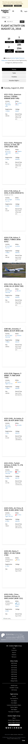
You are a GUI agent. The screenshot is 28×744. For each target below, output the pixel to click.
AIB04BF (17, 388)
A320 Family (14, 670)
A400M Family (14, 685)
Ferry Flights (14, 703)
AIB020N (17, 521)
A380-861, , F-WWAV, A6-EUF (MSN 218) (13, 330)
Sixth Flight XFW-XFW (8, 336)
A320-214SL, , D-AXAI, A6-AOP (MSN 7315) (14, 419)
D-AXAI (7, 433)
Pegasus (19, 382)
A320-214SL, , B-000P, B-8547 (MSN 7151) (13, 596)
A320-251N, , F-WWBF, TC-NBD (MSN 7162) (13, 375)
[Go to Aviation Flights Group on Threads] (8, 728)
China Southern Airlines (17, 604)
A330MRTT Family (14, 688)
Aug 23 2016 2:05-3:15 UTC (18, 526)
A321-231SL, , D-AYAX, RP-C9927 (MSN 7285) (13, 144)
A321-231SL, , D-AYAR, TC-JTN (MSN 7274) (13, 465)
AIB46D (17, 111)
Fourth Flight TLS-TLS (8, 383)
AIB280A (17, 297)
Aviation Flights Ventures (14, 722)
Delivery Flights (14, 707)
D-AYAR (7, 478)
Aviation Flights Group (14, 716)
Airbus (18, 199)
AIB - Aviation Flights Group (14, 646)
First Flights (14, 701)
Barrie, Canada (14, 734)
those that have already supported (15, 640)
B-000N (7, 521)
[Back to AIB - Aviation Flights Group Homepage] (6, 10)
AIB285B (17, 159)
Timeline (14, 77)
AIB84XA (17, 206)
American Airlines (18, 104)
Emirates (19, 335)
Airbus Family (14, 661)
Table (14, 73)
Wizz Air (19, 291)
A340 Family (14, 674)
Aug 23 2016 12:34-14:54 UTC (18, 212)
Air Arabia (19, 425)
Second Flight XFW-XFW (8, 153)
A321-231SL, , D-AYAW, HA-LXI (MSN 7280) (13, 285)
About (14, 718)
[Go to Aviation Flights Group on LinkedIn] (14, 728)
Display (14, 69)
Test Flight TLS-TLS (8, 200)
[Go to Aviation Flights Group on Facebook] (10, 728)
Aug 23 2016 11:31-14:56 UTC (18, 348)
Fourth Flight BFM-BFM (8, 104)
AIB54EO (17, 252)
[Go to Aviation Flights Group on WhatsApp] (18, 728)
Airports (14, 652)
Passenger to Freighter (14, 712)
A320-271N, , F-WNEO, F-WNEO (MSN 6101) (12, 239)
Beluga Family (14, 681)
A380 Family (14, 679)
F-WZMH (7, 111)
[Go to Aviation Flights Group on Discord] (16, 728)
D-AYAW (7, 297)
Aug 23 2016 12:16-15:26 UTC (18, 259)
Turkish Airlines (17, 472)
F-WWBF (7, 388)
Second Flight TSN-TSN (9, 515)
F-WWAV (7, 342)
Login (25, 11)
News (14, 648)
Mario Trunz (20, 734)
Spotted (14, 696)
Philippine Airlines (18, 152)
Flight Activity (14, 694)
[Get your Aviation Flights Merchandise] (21, 728)
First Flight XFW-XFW (8, 291)
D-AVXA (7, 206)
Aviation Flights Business (14, 720)
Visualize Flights (13, 80)
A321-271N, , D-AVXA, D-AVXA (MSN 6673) (14, 192)
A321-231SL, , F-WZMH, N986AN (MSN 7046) (12, 96)
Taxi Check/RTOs (14, 698)
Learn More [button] (17, 5)
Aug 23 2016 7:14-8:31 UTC (18, 483)
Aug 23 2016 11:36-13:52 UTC (18, 303)
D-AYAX (7, 159)
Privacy (8, 738)
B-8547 (7, 611)
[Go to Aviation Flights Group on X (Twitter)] (12, 728)
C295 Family (14, 690)
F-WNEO (7, 252)
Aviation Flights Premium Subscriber (14, 635)
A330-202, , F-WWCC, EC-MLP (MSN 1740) (12, 553)
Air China (19, 515)
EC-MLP (7, 566)
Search (14, 657)
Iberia (18, 560)
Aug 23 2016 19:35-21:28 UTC (18, 117)
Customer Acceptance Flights (14, 705)
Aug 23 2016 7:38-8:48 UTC (18, 438)
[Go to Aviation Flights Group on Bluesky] (6, 728)
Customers (14, 650)
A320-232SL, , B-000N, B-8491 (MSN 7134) (13, 509)
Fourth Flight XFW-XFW (8, 426)
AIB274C (17, 478)
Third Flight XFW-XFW (8, 472)
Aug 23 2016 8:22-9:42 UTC (18, 394)
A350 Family (14, 676)
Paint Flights (14, 709)
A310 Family (14, 665)
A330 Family (14, 672)
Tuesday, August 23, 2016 (13, 88)
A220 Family (14, 667)
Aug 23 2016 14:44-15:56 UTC (18, 165)
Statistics (14, 655)
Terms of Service (14, 738)
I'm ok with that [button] (8, 5)
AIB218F (17, 342)
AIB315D (17, 433)
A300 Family (14, 663)
